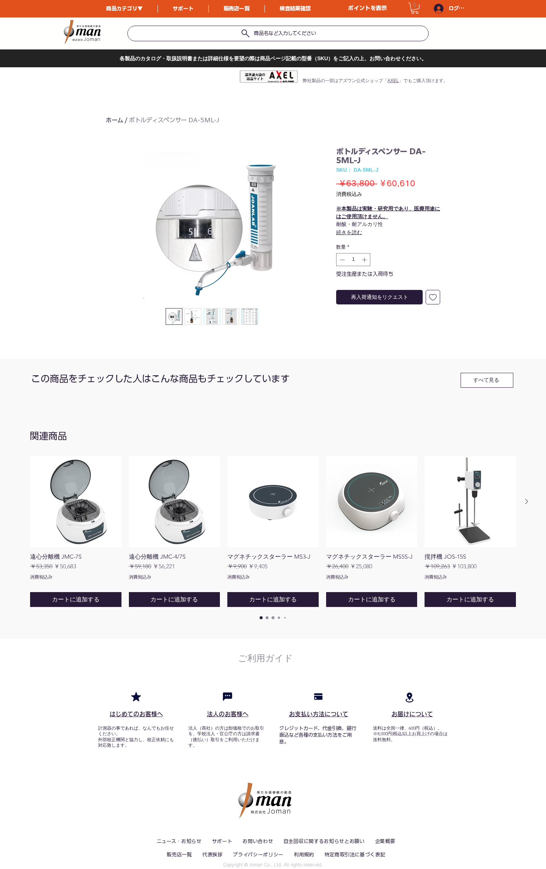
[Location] (409, 697)
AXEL (393, 80)
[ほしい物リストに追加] (433, 297)
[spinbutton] (353, 259)
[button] (415, 8)
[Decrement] (341, 259)
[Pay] (318, 696)
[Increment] (365, 259)
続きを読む (349, 232)
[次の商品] (526, 501)
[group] (273, 531)
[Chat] (227, 696)
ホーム (114, 120)
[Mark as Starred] (136, 696)
